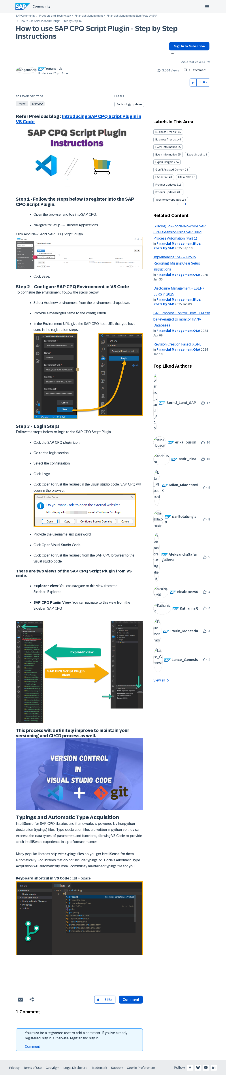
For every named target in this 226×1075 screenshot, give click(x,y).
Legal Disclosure (75, 1067)
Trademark (99, 1067)
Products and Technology (55, 15)
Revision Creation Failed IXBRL (177, 344)
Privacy (14, 1067)
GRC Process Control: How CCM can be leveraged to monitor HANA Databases (181, 319)
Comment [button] (130, 999)
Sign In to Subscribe (189, 46)
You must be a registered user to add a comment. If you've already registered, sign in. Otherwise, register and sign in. (76, 1035)
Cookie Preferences (141, 1067)
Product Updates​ (165, 192)
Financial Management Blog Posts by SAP (132, 15)
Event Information (166, 147)
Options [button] (171, 54)
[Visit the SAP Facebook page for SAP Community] (190, 1067)
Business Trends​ (165, 139)
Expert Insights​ (164, 162)
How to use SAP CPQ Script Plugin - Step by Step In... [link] (51, 21)
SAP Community (25, 15)
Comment (32, 1046)
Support (117, 1067)
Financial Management (89, 15)
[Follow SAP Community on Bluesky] (198, 1067)
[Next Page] (185, 204)
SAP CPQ (37, 103)
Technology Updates (129, 104)
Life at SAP (161, 177)
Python (22, 103)
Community (41, 6)
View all (159, 680)
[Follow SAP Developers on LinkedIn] (214, 1067)
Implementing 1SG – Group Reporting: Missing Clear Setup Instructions (176, 263)
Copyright (53, 1067)
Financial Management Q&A (178, 274)
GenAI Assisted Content (169, 169)
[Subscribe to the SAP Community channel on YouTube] (206, 1067)
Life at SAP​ (184, 177)
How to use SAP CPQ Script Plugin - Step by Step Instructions (97, 32)
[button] (193, 82)
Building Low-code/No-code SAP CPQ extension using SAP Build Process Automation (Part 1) (179, 232)
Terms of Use (32, 1067)
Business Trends (165, 132)
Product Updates (165, 184)
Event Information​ (166, 154)
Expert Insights (196, 154)
